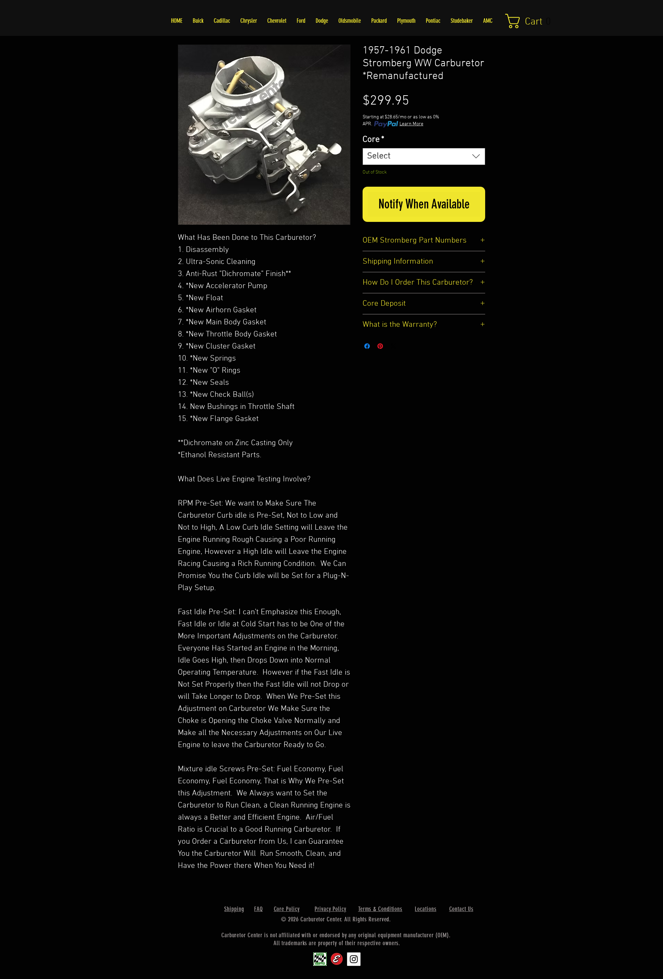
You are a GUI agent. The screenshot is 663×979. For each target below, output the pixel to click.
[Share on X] (393, 346)
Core (373, 140)
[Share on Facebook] (367, 346)
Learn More (411, 124)
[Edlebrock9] (337, 959)
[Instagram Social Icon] (354, 959)
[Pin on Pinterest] (380, 346)
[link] (532, 21)
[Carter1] (320, 959)
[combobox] (424, 156)
